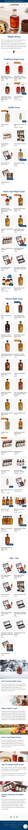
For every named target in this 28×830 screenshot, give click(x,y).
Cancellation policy (14, 826)
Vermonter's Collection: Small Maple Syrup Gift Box (7, 634)
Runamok (8, 822)
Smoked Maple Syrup (19, 413)
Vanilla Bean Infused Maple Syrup (19, 433)
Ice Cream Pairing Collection (5, 471)
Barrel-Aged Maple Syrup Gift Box (19, 249)
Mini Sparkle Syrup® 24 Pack (20, 125)
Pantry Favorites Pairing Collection (7, 452)
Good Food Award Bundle (5, 288)
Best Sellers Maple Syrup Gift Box (6, 268)
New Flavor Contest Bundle (19, 509)
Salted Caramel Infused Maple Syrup (7, 413)
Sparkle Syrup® (5, 124)
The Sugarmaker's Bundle (18, 97)
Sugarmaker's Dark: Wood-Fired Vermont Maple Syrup (6, 98)
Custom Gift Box (5, 163)
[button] (2, 4)
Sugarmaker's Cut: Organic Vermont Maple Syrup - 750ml (7, 78)
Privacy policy (14, 822)
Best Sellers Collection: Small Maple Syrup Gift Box (20, 269)
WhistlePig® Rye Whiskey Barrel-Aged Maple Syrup (6, 210)
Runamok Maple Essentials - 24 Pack (19, 471)
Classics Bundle (5, 509)
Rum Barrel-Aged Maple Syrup (7, 229)
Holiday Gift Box (5, 182)
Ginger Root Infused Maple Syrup (6, 393)
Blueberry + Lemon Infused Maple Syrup (6, 335)
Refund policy (6, 824)
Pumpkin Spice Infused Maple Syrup (20, 529)
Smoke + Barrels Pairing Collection (7, 249)
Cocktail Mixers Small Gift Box (19, 633)
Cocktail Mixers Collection (5, 144)
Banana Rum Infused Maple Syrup (19, 288)
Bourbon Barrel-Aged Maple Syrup (19, 209)
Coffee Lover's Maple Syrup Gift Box (6, 613)
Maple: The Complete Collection (6, 529)
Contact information (21, 824)
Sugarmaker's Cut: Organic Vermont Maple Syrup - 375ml (20, 78)
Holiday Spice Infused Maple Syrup (6, 548)
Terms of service (21, 822)
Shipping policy (13, 824)
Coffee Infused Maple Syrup (19, 374)
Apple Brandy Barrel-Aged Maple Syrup (19, 229)
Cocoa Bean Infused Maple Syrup (6, 374)
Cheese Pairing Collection (18, 452)
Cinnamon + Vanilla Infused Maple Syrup (19, 354)
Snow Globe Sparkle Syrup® (19, 163)
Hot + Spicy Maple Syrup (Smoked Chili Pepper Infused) (20, 394)
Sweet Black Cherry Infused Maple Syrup (19, 316)
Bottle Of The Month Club (6, 316)
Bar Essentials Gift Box (20, 143)
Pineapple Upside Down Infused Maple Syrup (7, 354)
